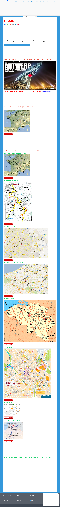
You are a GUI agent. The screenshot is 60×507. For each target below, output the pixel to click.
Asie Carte (32, 495)
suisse (23, 1)
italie (43, 1)
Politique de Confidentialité (24, 505)
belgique (31, 1)
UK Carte (18, 497)
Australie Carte (37, 497)
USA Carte (5, 497)
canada (27, 1)
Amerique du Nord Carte (7, 495)
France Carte (19, 500)
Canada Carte (9, 497)
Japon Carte (33, 500)
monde (16, 1)
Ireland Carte (23, 497)
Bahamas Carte (5, 500)
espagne (47, 1)
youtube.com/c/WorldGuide (46, 91)
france (19, 1)
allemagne (36, 1)
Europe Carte (19, 495)
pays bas (54, 1)
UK (50, 1)
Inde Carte (32, 497)
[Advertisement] (30, 8)
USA (40, 1)
